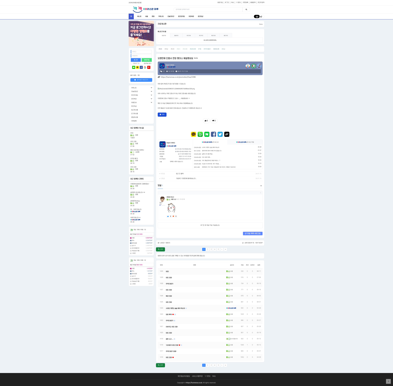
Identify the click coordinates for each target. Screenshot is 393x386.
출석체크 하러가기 (142, 80)
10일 (131, 229)
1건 (163, 71)
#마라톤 (185, 49)
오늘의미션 (171, 16)
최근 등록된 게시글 (137, 128)
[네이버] (133, 67)
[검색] (246, 9)
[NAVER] (206, 134)
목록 (163, 114)
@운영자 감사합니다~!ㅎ (137, 192)
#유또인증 (193, 49)
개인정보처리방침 (184, 376)
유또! (131, 133)
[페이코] (148, 67)
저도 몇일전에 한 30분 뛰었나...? (211, 160)
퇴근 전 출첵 (180, 174)
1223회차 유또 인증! (172, 345)
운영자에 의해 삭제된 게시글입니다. (212, 150)
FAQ (232, 2)
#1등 (199, 49)
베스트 (139, 16)
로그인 (227, 2)
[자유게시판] (197, 147)
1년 (145, 229)
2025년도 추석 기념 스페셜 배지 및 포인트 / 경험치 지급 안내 (218, 167)
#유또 (160, 49)
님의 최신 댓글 (250, 142)
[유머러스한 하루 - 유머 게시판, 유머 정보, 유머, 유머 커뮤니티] (145, 9)
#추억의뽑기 (207, 49)
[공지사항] (197, 167)
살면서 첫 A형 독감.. (207, 154)
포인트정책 (261, 2)
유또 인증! (133, 141)
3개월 (138, 229)
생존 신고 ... (170, 339)
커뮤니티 (161, 16)
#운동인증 (216, 49)
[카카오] (137, 67)
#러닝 (166, 49)
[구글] (145, 67)
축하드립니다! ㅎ (135, 217)
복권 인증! (169, 296)
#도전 (172, 49)
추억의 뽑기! (134, 158)
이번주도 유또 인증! (172, 327)
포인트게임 (181, 16)
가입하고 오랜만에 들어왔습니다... (186, 178)
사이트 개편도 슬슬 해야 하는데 (210, 147)
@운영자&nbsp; (135, 201)
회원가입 (220, 2)
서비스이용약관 (197, 376)
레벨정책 (253, 2)
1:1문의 (238, 2)
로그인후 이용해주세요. (210, 40)
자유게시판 (162, 24)
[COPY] (226, 134)
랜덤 (153, 16)
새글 (146, 16)
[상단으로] (388, 381)
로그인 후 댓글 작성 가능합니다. (210, 225)
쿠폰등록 (245, 2)
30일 (135, 229)
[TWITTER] (220, 134)
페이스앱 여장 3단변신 (137, 150)
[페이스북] (141, 67)
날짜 (258, 265)
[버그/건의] (197, 151)
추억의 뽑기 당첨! (171, 351)
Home (261, 24)
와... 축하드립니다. (136, 209)
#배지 (178, 49)
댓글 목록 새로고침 (253, 233)
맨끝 (225, 249)
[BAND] (200, 134)
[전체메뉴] (131, 16)
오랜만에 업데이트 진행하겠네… (140, 184)
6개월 (141, 229)
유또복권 (191, 16)
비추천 (252, 265)
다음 (221, 249)
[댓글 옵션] (260, 193)
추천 (247, 265)
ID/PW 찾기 (147, 63)
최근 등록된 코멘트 (137, 179)
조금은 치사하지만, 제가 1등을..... (211, 164)
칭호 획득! (169, 314)
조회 (242, 265)
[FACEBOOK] (213, 134)
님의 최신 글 (215, 142)
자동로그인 (136, 63)
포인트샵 (200, 16)
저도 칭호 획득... (206, 157)
